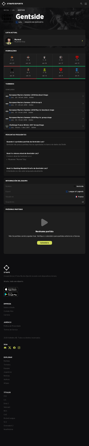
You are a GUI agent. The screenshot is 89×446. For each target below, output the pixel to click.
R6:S (5, 411)
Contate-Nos (8, 311)
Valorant (7, 407)
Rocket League (9, 418)
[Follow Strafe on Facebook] (13, 347)
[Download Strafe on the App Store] (44, 289)
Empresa (7, 304)
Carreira (7, 315)
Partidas (7, 361)
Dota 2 (6, 403)
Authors (7, 379)
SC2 (5, 422)
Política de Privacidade (12, 326)
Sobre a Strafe (9, 307)
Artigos (6, 383)
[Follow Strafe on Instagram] (18, 347)
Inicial (6, 10)
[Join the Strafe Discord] (5, 347)
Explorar (8, 357)
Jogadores (8, 372)
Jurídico (7, 322)
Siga (6, 344)
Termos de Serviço (11, 330)
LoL (13, 10)
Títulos (7, 392)
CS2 (5, 396)
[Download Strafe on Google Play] (44, 294)
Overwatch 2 (8, 426)
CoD (5, 415)
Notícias (7, 376)
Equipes (7, 368)
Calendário (44, 243)
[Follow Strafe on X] (8, 347)
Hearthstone (8, 429)
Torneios (7, 365)
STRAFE (7, 272)
